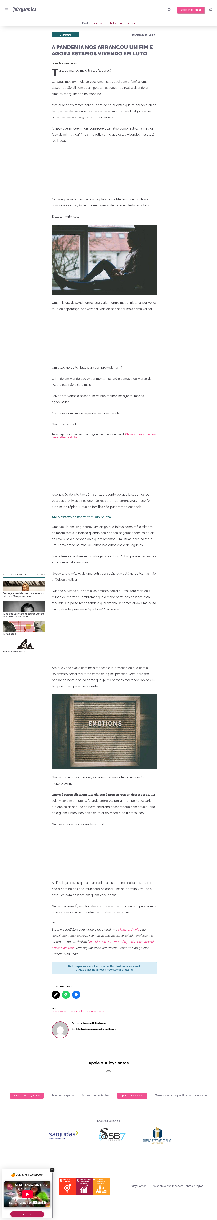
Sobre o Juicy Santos (95, 1095)
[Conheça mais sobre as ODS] (84, 1186)
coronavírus (60, 1011)
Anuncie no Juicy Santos (26, 1095)
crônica (75, 1011)
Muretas (97, 23)
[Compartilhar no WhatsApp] (66, 995)
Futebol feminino (114, 23)
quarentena (95, 1011)
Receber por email (190, 9)
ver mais (41, 574)
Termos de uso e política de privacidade (181, 1095)
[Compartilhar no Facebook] (76, 995)
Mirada (131, 23)
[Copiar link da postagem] (56, 995)
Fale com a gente (63, 1095)
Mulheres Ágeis (128, 929)
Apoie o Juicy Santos (132, 1095)
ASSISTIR (27, 1214)
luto (84, 1011)
